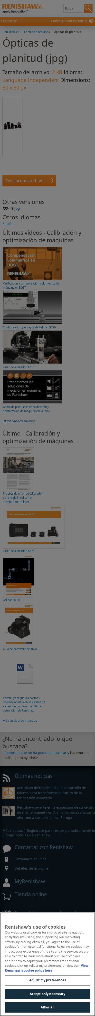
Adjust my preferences (47, 980)
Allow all (47, 1007)
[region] (47, 964)
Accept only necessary (48, 994)
